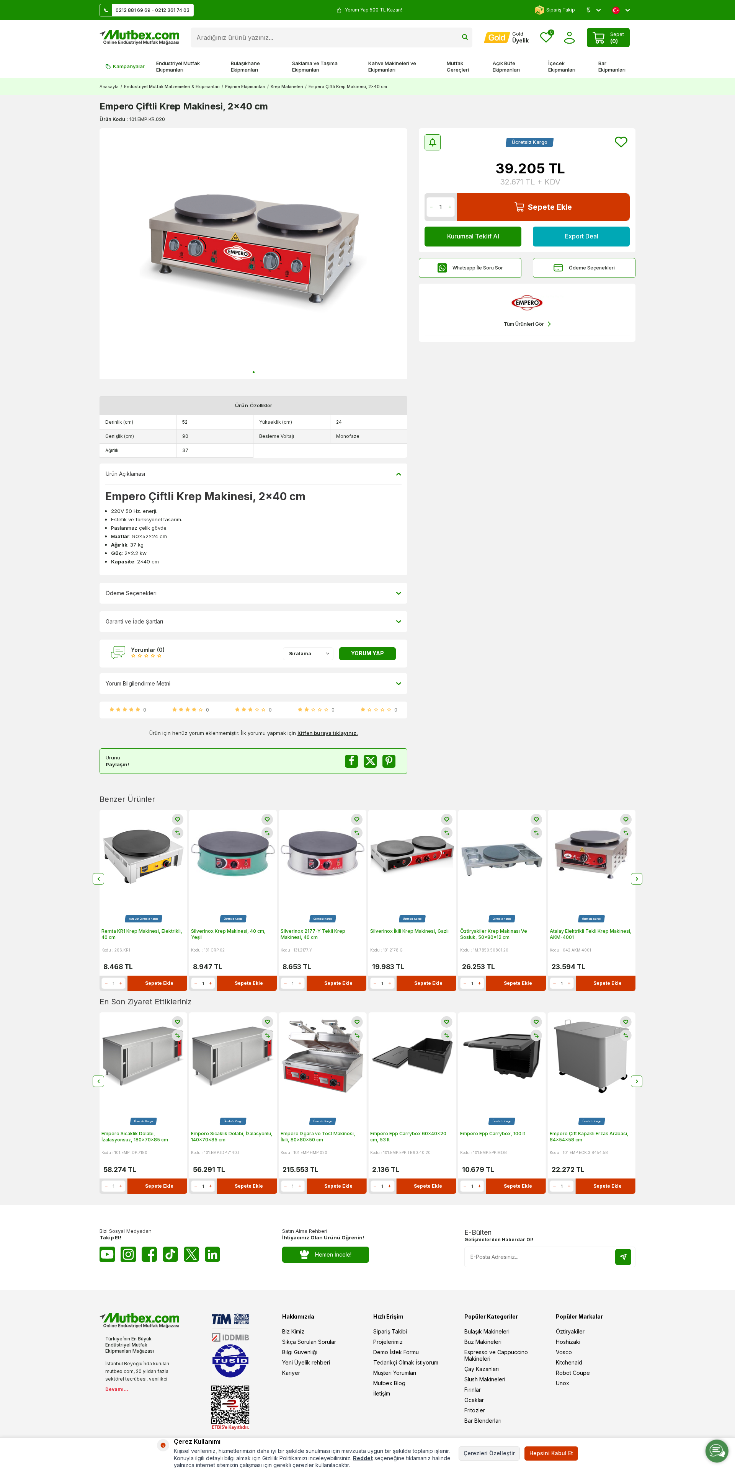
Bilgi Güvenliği (299, 1352)
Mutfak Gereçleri (458, 66)
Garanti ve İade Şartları (134, 621)
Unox (562, 1383)
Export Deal (581, 236)
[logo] (139, 37)
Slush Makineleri (484, 1379)
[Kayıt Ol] (623, 1257)
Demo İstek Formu (396, 1352)
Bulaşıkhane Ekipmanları (245, 66)
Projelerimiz (388, 1341)
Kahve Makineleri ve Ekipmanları (392, 66)
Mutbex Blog (389, 1383)
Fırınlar (472, 1389)
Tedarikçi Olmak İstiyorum (405, 1362)
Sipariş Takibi (390, 1331)
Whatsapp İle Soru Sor (477, 268)
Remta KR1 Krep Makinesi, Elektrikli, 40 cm (141, 934)
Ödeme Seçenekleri (592, 268)
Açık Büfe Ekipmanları (506, 66)
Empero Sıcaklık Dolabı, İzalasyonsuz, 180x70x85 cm (134, 1137)
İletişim (381, 1393)
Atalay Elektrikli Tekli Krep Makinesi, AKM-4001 (591, 934)
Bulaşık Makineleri (487, 1331)
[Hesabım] (569, 38)
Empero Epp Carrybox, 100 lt (492, 1133)
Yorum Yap (367, 653)
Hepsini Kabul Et (551, 1453)
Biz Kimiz (293, 1331)
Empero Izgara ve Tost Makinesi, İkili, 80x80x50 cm (318, 1137)
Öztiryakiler (570, 1331)
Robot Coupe (573, 1372)
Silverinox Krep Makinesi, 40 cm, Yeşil (228, 934)
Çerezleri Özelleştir (489, 1453)
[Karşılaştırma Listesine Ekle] (177, 833)
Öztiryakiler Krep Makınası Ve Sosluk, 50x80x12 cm (493, 934)
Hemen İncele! (333, 1254)
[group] (253, 253)
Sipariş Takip (560, 10)
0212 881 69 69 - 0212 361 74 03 (152, 10)
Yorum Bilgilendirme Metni (138, 683)
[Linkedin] (212, 1254)
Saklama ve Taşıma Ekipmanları (315, 66)
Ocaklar (474, 1400)
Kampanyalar (129, 66)
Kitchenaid (569, 1362)
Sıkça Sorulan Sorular (309, 1341)
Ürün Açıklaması (125, 473)
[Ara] (464, 37)
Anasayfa (109, 86)
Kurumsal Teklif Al (473, 236)
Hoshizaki (568, 1341)
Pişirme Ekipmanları (245, 86)
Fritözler (474, 1410)
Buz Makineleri (482, 1341)
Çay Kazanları (481, 1369)
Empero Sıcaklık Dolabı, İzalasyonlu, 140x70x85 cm (232, 1137)
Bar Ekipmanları (612, 66)
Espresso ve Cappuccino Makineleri (496, 1355)
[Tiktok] (170, 1254)
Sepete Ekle (550, 207)
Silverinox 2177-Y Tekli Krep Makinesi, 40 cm (313, 934)
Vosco (564, 1352)
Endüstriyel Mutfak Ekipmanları (178, 66)
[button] (254, 372)
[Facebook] (149, 1254)
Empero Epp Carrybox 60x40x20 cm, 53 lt (408, 1137)
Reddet (363, 1458)
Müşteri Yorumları (394, 1372)
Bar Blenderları (482, 1420)
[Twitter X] (191, 1254)
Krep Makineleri (287, 86)
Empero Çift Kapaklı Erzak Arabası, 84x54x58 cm (589, 1137)
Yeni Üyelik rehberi (306, 1362)
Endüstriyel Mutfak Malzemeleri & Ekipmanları (172, 86)
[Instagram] (128, 1254)
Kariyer (291, 1372)
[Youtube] (107, 1254)
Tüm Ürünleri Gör (524, 324)
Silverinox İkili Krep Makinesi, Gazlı (409, 931)
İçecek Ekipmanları (561, 66)
